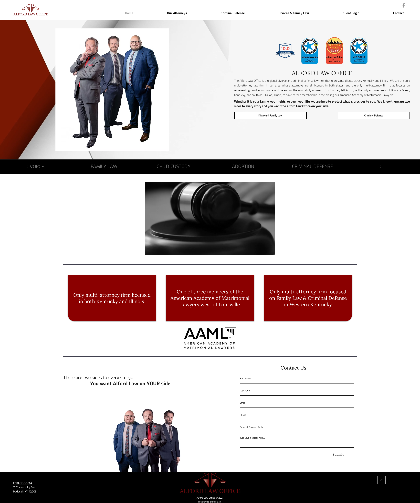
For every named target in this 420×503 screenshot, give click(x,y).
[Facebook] (404, 5)
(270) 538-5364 (22, 483)
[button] (269, 251)
